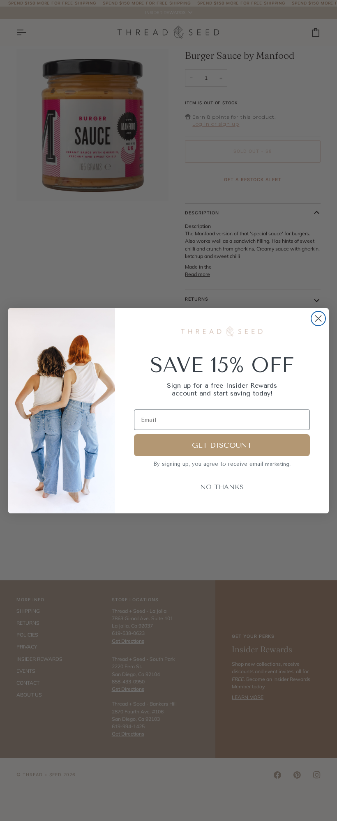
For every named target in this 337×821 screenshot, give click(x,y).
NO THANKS (222, 487)
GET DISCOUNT (222, 445)
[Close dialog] (318, 318)
